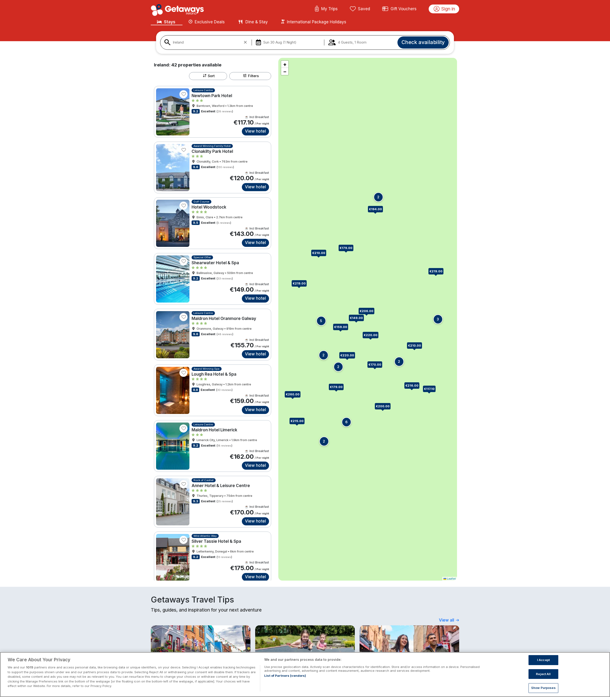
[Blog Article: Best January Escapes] (409, 646)
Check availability (423, 42)
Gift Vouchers (404, 8)
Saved (364, 8)
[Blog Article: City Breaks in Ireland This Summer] (200, 646)
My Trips (329, 8)
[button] (413, 385)
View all (447, 620)
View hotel (255, 131)
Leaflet (451, 578)
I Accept (543, 660)
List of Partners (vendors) (285, 675)
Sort (211, 76)
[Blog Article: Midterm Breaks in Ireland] (305, 646)
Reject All (543, 674)
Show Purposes (543, 688)
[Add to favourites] (183, 94)
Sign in (448, 9)
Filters (253, 76)
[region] (305, 674)
